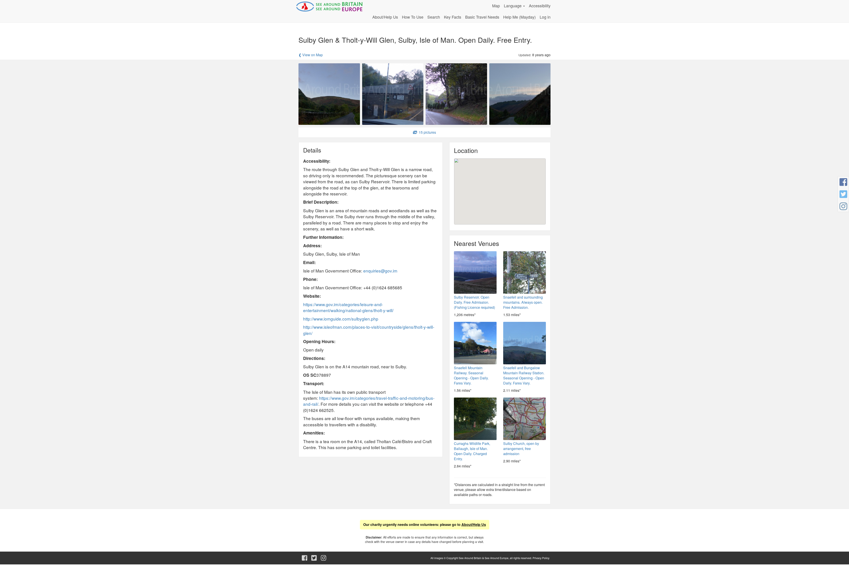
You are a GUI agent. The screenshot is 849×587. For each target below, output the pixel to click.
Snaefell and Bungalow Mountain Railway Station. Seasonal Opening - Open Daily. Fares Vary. (523, 375)
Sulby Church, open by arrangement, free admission (521, 448)
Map (496, 5)
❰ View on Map (310, 54)
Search (433, 17)
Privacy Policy (541, 558)
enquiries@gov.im (380, 271)
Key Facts (452, 17)
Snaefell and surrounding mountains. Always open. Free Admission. (523, 302)
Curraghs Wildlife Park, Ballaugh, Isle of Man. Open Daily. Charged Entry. (472, 451)
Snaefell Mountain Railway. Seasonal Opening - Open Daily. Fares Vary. (471, 375)
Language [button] (513, 5)
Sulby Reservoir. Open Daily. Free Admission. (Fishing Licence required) (474, 302)
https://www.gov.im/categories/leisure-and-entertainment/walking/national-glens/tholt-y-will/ (348, 307)
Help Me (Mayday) (519, 17)
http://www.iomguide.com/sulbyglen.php (340, 319)
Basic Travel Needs (482, 17)
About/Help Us (385, 17)
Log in (545, 17)
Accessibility (540, 5)
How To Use (412, 17)
